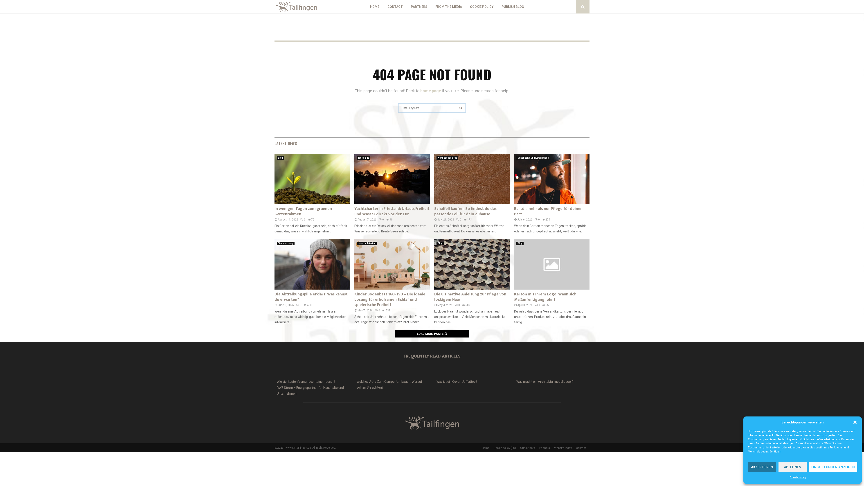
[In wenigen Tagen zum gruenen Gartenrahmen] (312, 179)
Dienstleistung (285, 243)
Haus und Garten (367, 243)
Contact (395, 7)
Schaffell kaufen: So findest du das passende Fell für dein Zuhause (465, 211)
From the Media (448, 7)
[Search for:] (432, 107)
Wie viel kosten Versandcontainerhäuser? (306, 381)
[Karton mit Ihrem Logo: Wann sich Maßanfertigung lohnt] (552, 264)
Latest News (285, 143)
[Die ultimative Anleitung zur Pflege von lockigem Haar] (472, 264)
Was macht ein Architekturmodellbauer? (545, 381)
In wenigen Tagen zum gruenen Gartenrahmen (303, 211)
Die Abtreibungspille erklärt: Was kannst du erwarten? (311, 297)
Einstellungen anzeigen (833, 467)
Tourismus (363, 158)
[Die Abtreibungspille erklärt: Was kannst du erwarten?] (312, 264)
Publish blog (513, 7)
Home (374, 7)
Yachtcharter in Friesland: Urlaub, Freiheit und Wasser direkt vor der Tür (392, 211)
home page (430, 90)
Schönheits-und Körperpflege (533, 158)
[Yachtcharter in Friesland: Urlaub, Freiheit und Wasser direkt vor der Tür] (392, 179)
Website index (563, 448)
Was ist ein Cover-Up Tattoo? (456, 381)
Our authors (527, 448)
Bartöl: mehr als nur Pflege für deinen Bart (548, 211)
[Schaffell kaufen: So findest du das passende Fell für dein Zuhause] (472, 179)
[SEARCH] (461, 108)
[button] (855, 422)
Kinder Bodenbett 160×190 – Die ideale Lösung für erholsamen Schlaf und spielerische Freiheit (389, 299)
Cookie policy (798, 477)
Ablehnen (792, 467)
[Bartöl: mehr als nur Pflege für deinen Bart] (552, 179)
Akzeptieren (762, 467)
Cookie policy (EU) (505, 448)
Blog (280, 158)
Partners (419, 7)
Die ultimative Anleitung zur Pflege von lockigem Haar (470, 297)
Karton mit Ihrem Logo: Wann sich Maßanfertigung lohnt (545, 297)
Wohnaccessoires (447, 158)
